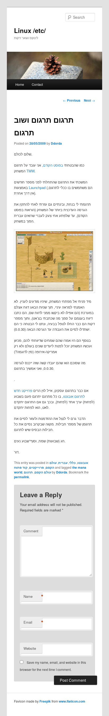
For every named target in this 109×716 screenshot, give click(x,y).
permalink (21, 477)
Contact (37, 84)
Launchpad (37, 187)
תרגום (28, 472)
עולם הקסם (51, 465)
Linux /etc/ (30, 30)
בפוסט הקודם (53, 165)
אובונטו (82, 462)
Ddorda (56, 143)
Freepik (45, 701)
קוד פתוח (21, 467)
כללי (72, 462)
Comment (31, 530)
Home (19, 84)
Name (33, 596)
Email (33, 622)
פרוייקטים (36, 467)
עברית (62, 462)
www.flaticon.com (72, 701)
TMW (30, 170)
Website (30, 648)
